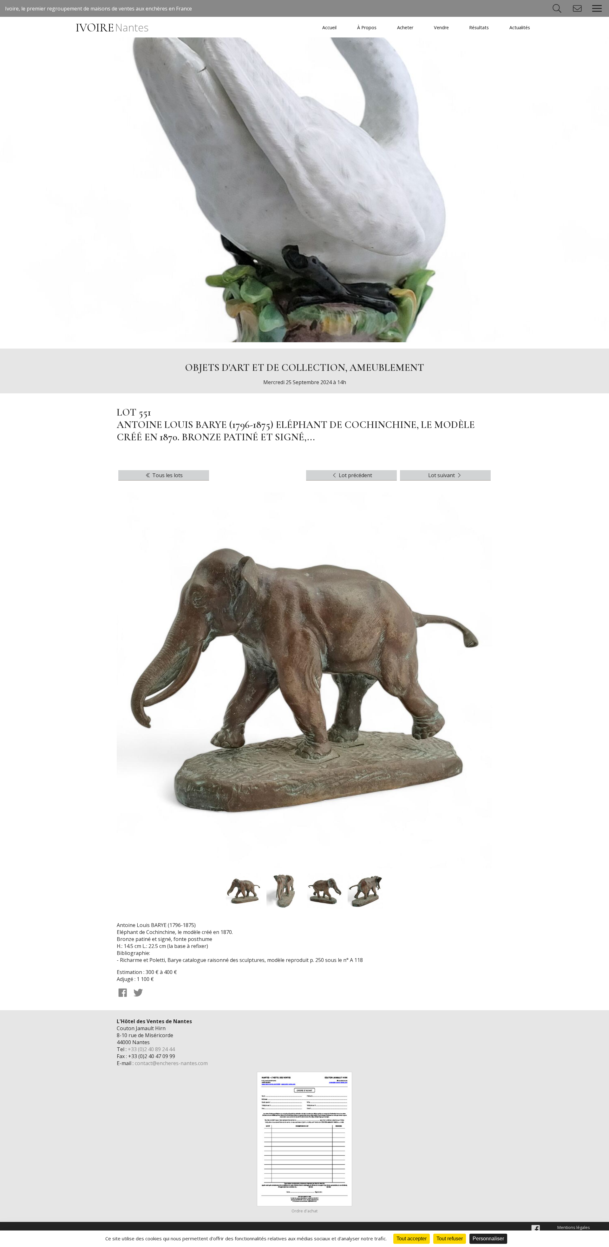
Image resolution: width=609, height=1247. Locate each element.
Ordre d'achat (304, 1211)
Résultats (479, 27)
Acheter (405, 27)
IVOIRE (111, 28)
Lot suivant (442, 475)
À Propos (367, 27)
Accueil (329, 27)
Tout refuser (449, 1238)
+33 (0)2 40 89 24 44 (151, 1049)
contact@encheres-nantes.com (171, 1063)
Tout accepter (411, 1238)
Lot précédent (354, 475)
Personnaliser (488, 1238)
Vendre (441, 27)
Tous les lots (167, 475)
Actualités (519, 27)
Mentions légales (573, 1227)
